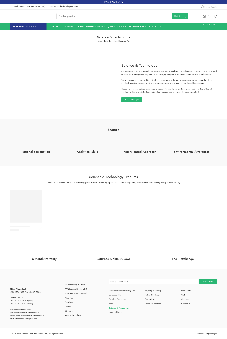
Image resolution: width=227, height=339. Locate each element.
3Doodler (69, 310)
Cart (183, 294)
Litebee (68, 306)
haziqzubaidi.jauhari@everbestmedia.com (27, 315)
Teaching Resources (117, 299)
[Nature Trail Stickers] (26, 206)
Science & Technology (119, 308)
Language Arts (115, 294)
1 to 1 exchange (183, 258)
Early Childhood (115, 312)
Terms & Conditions (153, 303)
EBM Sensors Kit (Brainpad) (76, 293)
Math (111, 303)
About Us (68, 26)
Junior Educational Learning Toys (126, 26)
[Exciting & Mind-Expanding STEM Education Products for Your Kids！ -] (26, 16)
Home (55, 26)
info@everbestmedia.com (20, 309)
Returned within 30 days (113, 258)
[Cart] (204, 16)
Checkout (185, 299)
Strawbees (69, 302)
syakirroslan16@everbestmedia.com (24, 312)
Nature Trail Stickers (20, 226)
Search (177, 16)
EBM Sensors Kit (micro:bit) (76, 289)
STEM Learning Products (90, 26)
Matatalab (69, 297)
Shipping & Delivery (153, 290)
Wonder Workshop (73, 315)
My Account (186, 290)
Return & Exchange (152, 294)
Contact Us (155, 26)
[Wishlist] (38, 194)
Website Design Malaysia (207, 333)
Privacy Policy (150, 299)
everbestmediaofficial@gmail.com (23, 318)
